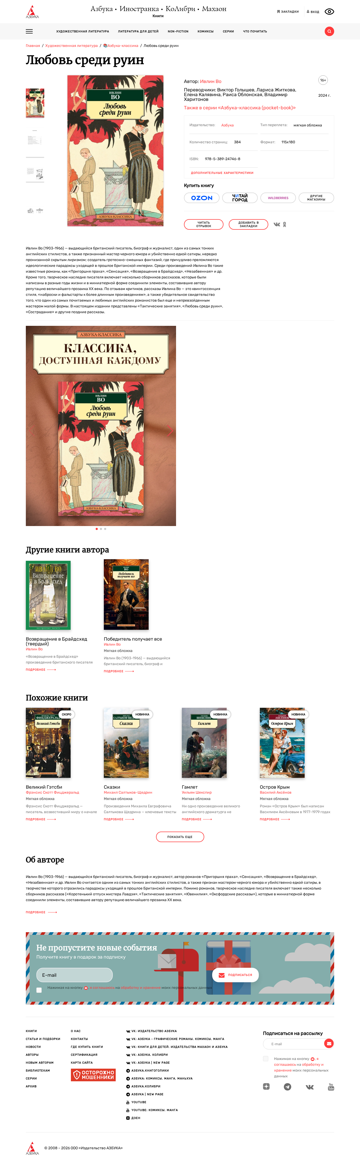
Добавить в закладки (249, 224)
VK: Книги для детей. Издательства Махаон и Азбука (180, 1047)
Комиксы (206, 31)
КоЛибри (180, 9)
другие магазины (316, 197)
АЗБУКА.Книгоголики (150, 1070)
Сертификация (84, 1055)
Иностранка (139, 9)
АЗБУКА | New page (148, 1094)
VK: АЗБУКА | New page (151, 1062)
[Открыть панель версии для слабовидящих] (329, 11)
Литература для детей (138, 31)
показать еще (180, 837)
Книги (158, 16)
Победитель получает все (133, 639)
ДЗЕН (136, 1118)
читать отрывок (203, 224)
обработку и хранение (141, 987)
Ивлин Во (210, 81)
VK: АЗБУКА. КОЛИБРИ (150, 1055)
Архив (31, 1086)
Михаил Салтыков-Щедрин (128, 792)
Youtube (139, 1102)
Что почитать (255, 31)
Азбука (101, 9)
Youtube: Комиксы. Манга (155, 1110)
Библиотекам (38, 1070)
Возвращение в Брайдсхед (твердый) (56, 641)
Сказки (112, 787)
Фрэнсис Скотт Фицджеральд (52, 792)
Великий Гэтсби (44, 787)
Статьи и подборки (43, 1039)
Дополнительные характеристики (222, 173)
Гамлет (190, 787)
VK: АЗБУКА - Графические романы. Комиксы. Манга (178, 1039)
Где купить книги (87, 1047)
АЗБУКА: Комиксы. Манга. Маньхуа (162, 1078)
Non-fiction (178, 31)
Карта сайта (82, 1062)
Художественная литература (82, 31)
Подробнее (36, 669)
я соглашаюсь (102, 987)
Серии (228, 31)
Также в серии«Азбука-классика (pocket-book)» (240, 107)
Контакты (79, 1039)
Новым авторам (40, 1062)
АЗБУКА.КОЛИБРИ (146, 1086)
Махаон (214, 9)
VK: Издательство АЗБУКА (154, 1031)
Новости (33, 1047)
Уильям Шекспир (197, 792)
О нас (76, 1031)
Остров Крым (275, 787)
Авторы (32, 1055)
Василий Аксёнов (275, 792)
